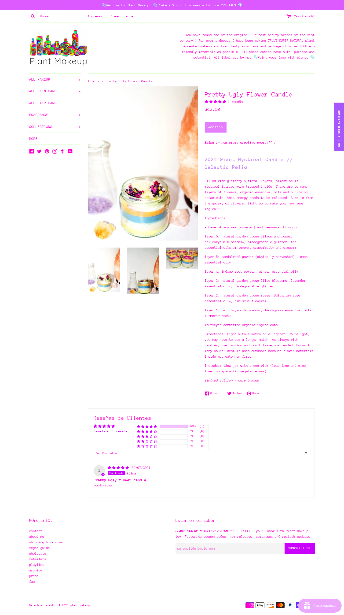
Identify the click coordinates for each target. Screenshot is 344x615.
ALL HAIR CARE (43, 103)
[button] (216, 102)
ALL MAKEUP (55, 79)
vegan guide (39, 548)
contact (35, 531)
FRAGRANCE (55, 115)
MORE (33, 139)
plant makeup (80, 605)
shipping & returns (46, 542)
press (34, 576)
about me (36, 536)
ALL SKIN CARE (55, 91)
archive (35, 570)
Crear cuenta (122, 16)
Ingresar (95, 16)
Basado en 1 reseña (110, 431)
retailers (37, 559)
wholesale (37, 553)
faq (32, 581)
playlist (36, 565)
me (248, 57)
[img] (119, 468)
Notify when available (339, 127)
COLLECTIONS (55, 127)
